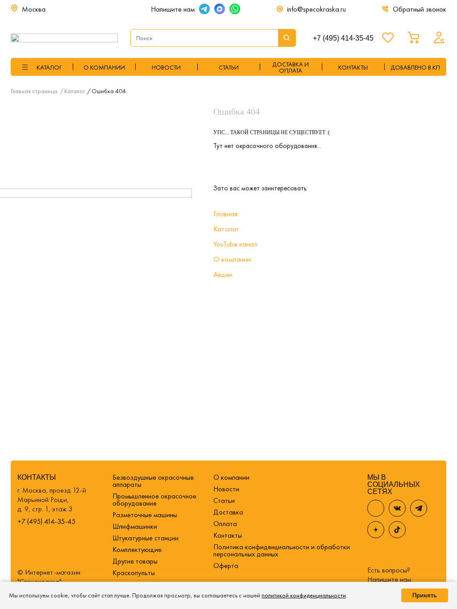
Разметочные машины (144, 514)
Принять (424, 595)
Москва (34, 9)
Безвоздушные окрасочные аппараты (153, 481)
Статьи (229, 67)
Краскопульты (133, 572)
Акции (223, 274)
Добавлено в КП (415, 67)
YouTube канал (235, 244)
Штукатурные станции (145, 538)
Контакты (227, 535)
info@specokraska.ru (316, 9)
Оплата (225, 523)
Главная (225, 213)
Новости (166, 67)
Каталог (226, 229)
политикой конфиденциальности (304, 595)
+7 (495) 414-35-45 (343, 38)
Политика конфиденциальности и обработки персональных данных (281, 550)
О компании (104, 67)
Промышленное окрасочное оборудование (154, 499)
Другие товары (135, 561)
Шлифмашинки (134, 526)
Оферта (225, 565)
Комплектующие (137, 549)
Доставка (228, 512)
